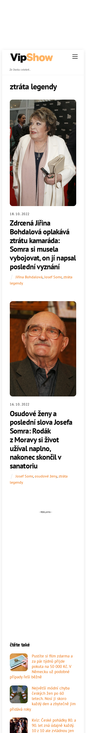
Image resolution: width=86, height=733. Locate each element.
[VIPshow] (31, 61)
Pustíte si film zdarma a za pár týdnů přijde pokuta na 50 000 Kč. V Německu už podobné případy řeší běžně (41, 666)
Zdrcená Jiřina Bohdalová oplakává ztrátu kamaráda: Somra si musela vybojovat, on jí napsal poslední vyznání (43, 244)
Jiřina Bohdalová (29, 277)
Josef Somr (53, 277)
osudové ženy (46, 476)
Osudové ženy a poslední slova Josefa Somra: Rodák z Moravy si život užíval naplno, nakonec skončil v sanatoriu (41, 439)
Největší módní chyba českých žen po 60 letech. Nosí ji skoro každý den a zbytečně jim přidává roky (43, 698)
